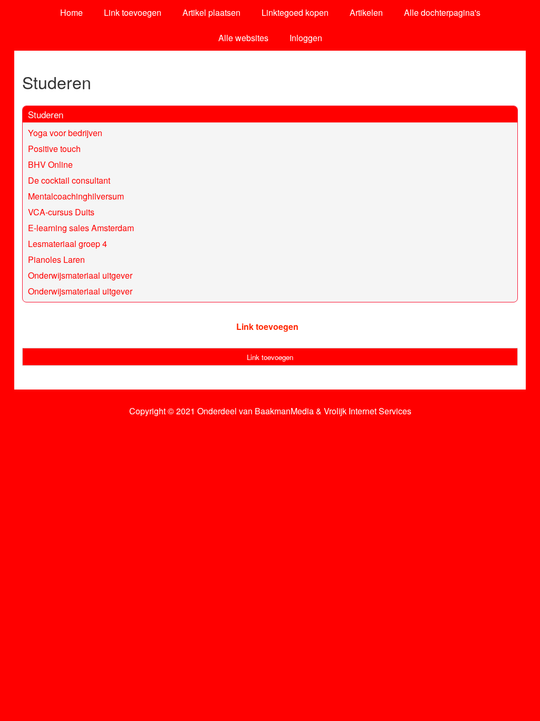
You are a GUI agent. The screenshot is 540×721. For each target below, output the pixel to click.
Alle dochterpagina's (442, 12)
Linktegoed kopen (295, 12)
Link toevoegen (132, 12)
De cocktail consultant (69, 180)
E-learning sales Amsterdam (81, 228)
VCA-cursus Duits (61, 212)
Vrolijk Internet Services (367, 411)
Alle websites (243, 38)
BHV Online (50, 164)
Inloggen (306, 38)
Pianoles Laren (56, 259)
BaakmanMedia (284, 411)
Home (71, 12)
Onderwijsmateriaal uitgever (80, 275)
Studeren (45, 114)
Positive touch (54, 149)
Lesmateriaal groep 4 (67, 244)
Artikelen (366, 12)
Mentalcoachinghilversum (76, 196)
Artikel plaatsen (211, 12)
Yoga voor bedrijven (65, 133)
